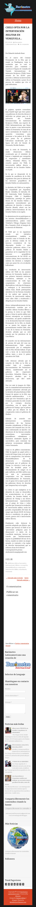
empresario (21, 567)
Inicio (26, 578)
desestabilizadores (11, 567)
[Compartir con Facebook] (12, 559)
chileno (17, 565)
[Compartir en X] (10, 559)
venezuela (9, 571)
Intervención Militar (12, 569)
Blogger (24, 815)
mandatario (23, 569)
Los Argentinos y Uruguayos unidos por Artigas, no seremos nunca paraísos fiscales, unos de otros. (17, 780)
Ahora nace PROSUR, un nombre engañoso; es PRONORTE (20, 730)
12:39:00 (9, 42)
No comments (24, 44)
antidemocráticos (13, 563)
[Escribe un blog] (8, 559)
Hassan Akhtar (21, 898)
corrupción (24, 565)
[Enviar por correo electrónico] (6, 559)
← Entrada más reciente (14, 578)
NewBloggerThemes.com (18, 902)
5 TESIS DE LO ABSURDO (20, 761)
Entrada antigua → (23, 580)
